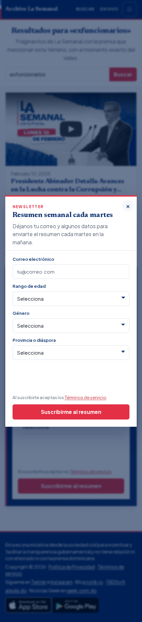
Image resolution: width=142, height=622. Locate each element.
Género (21, 313)
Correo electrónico (33, 259)
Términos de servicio (85, 397)
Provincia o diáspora (34, 340)
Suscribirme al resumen (71, 412)
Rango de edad (29, 286)
